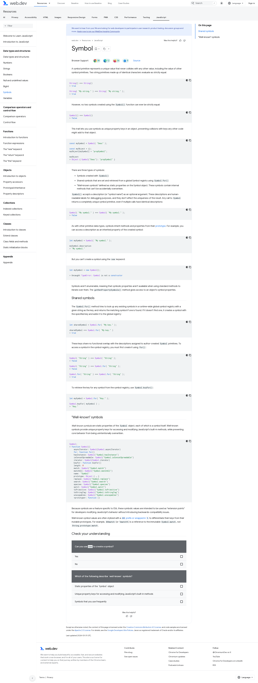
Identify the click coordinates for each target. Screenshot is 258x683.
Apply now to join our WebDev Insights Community (98, 31)
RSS (214, 665)
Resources (42, 3)
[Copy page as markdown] (104, 49)
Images (58, 17)
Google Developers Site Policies (120, 630)
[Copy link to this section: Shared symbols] (96, 298)
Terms (41, 677)
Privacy (15, 17)
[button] (129, 556)
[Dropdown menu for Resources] (50, 3)
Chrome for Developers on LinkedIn (228, 661)
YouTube (216, 656)
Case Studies (123, 3)
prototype (160, 226)
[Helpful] (180, 41)
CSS (116, 17)
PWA (106, 17)
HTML (45, 17)
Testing (146, 17)
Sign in (251, 3)
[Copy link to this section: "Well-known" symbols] (105, 417)
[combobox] (203, 3)
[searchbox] (18, 26)
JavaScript (161, 17)
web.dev (75, 40)
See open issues (131, 656)
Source (136, 60)
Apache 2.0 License (83, 630)
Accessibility (31, 17)
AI (4, 17)
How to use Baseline (93, 3)
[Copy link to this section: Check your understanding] (112, 534)
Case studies (174, 661)
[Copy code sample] (190, 80)
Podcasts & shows (176, 665)
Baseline (74, 3)
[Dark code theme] (187, 80)
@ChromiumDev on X (222, 652)
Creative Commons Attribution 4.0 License (143, 627)
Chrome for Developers (178, 652)
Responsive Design (76, 17)
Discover (61, 3)
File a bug (128, 652)
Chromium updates (177, 656)
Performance (130, 17)
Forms (94, 17)
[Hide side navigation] (32, 678)
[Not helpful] (184, 41)
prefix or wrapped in (135, 518)
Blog (110, 3)
